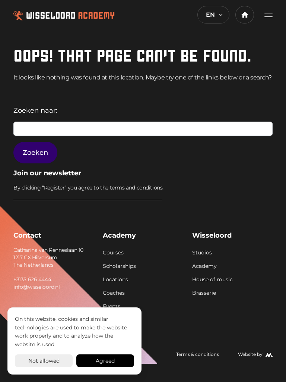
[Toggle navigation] (266, 15)
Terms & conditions (197, 354)
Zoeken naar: (35, 110)
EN (210, 14)
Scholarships (119, 266)
